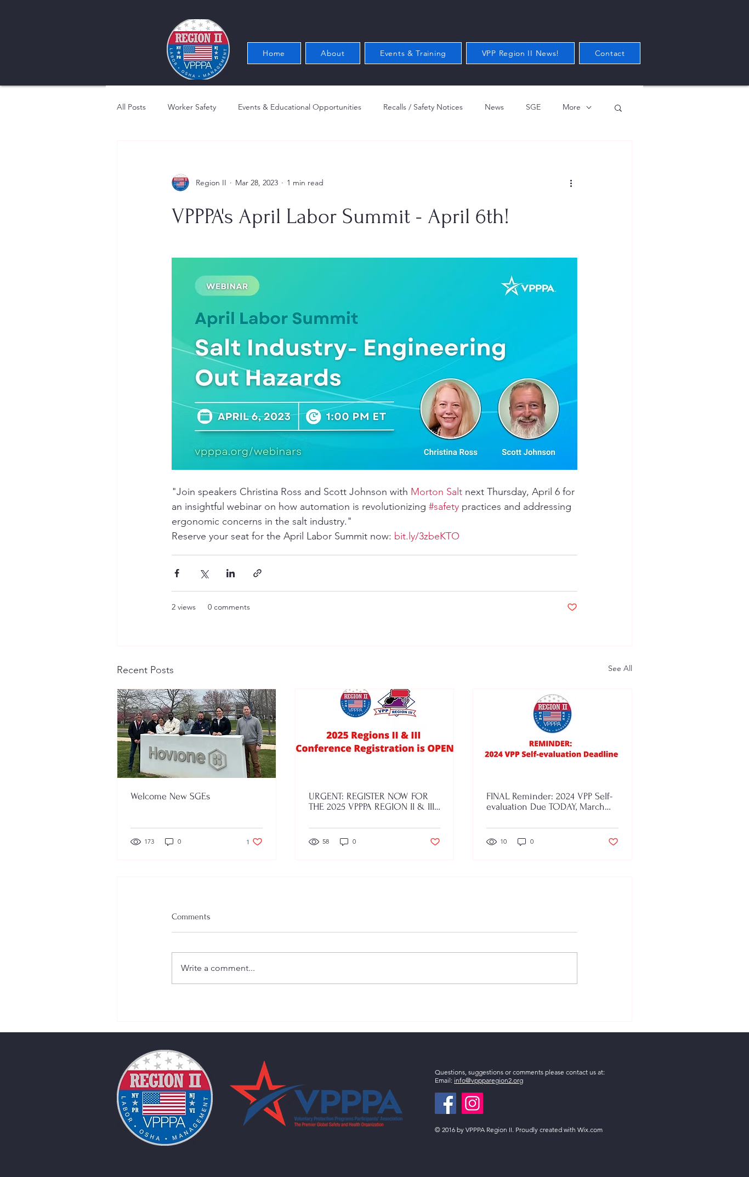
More (572, 107)
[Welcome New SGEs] (196, 733)
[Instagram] (472, 1103)
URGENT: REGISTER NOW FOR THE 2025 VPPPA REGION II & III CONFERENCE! (371, 801)
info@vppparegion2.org (488, 1080)
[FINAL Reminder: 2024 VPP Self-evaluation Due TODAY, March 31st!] (552, 733)
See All (620, 668)
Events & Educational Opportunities (299, 107)
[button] (618, 107)
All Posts (131, 107)
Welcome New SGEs (170, 796)
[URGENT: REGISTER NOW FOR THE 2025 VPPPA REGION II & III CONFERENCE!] (375, 733)
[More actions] (570, 182)
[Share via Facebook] (177, 573)
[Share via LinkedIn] (230, 573)
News (494, 107)
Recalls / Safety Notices (423, 107)
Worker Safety (192, 107)
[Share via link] (257, 573)
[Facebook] (445, 1103)
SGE (533, 107)
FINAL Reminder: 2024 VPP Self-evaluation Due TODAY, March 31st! (549, 801)
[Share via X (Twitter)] (203, 573)
